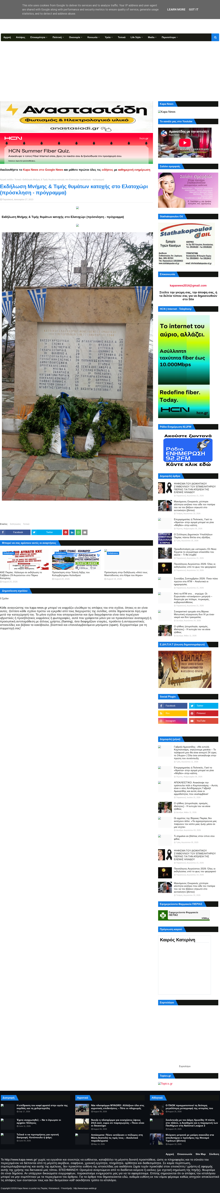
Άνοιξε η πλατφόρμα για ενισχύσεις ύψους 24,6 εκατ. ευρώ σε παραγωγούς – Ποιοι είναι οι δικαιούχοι (117, 1123)
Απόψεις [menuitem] (20, 37)
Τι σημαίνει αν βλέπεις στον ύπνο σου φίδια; (194, 837)
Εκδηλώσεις (15, 524)
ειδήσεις (107, 169)
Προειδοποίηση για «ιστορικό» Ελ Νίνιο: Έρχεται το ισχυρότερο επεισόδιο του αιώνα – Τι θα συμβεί (195, 552)
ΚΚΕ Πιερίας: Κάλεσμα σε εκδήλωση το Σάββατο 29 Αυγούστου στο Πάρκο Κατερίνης (21, 575)
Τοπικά (18, 179)
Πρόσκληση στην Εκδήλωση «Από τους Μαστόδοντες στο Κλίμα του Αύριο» (125, 574)
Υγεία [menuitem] (108, 37)
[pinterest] (203, 713)
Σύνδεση (214, 1154)
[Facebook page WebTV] (203, 728)
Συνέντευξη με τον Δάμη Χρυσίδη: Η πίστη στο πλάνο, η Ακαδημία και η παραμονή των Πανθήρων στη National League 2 (192, 1123)
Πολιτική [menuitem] (57, 37)
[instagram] (172, 721)
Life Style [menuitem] (136, 37)
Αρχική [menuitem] (7, 37)
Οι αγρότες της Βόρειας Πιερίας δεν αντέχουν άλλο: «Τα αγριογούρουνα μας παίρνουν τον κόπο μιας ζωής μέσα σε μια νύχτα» (195, 822)
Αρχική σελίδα (6, 179)
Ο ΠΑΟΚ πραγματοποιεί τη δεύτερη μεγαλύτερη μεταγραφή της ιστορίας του (189, 1107)
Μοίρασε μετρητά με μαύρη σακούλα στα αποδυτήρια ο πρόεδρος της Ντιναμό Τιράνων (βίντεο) (190, 1137)
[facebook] (172, 706)
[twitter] (203, 706)
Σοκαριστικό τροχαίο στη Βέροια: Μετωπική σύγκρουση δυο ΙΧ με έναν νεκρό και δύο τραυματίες (194, 614)
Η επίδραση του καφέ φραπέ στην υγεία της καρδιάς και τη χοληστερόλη (42, 1107)
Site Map (201, 1154)
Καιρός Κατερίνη (177, 939)
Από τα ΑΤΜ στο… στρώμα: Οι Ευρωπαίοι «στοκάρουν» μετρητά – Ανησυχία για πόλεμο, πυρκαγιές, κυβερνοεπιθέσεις (193, 598)
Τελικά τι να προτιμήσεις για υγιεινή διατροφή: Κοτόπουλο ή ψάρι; (38, 1136)
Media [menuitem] (151, 37)
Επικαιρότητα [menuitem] (37, 37)
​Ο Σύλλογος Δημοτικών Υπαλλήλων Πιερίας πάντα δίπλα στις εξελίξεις (193, 536)
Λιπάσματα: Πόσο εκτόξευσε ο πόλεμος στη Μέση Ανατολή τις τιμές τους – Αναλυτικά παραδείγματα (117, 1137)
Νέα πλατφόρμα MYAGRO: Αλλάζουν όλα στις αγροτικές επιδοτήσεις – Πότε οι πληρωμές (117, 1107)
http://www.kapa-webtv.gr (85, 1188)
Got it (194, 9)
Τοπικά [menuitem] (121, 37)
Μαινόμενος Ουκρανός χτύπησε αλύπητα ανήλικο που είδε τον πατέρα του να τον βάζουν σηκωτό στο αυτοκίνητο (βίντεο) (194, 505)
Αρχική (170, 1154)
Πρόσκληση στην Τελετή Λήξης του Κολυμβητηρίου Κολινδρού (71, 574)
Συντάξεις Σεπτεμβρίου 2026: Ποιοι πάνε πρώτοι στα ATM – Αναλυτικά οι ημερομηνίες (196, 581)
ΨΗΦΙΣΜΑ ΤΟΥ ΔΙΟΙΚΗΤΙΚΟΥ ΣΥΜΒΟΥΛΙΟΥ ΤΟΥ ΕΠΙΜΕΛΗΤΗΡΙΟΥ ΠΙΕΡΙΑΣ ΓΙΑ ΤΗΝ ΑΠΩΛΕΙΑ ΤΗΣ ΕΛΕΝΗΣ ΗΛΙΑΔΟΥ (195, 488)
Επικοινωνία (184, 1154)
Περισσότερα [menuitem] (169, 37)
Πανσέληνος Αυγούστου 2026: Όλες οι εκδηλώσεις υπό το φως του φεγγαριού (195, 565)
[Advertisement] (110, 67)
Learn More (176, 9)
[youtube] (203, 721)
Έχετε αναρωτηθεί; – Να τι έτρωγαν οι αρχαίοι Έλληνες (39, 1121)
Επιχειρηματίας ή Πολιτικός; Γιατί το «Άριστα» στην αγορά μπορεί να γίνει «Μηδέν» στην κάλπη (194, 522)
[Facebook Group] (172, 728)
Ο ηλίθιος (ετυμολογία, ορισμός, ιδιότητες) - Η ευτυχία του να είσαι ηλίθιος (192, 629)
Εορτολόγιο (184, 1066)
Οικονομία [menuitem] (74, 37)
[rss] (172, 713)
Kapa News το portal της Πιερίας (32, 1188)
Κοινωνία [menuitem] (92, 37)
